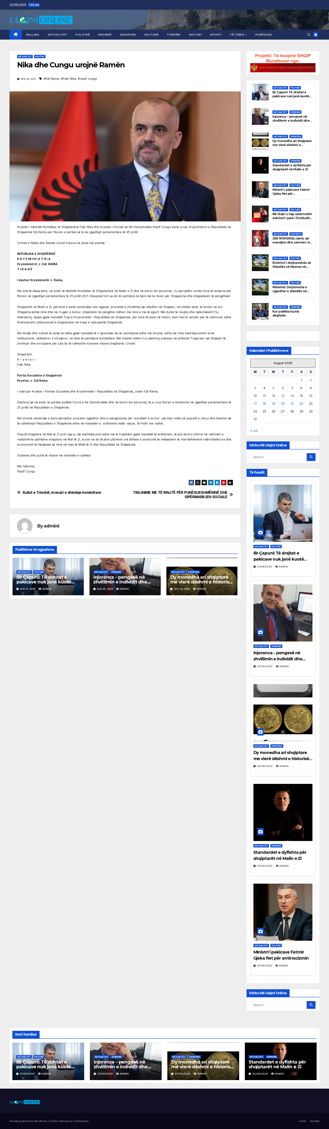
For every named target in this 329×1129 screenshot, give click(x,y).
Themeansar (81, 1121)
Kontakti (314, 1121)
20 (283, 403)
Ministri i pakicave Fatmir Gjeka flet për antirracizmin (291, 193)
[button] (308, 35)
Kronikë (105, 34)
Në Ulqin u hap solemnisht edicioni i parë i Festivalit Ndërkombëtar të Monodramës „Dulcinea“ (292, 220)
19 (273, 403)
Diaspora (128, 34)
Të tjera (237, 34)
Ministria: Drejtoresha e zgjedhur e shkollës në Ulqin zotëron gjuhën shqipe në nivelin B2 (289, 293)
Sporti (215, 34)
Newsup (64, 1121)
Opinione (116, 572)
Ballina (32, 34)
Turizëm (173, 34)
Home (302, 1121)
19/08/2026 (265, 965)
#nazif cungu (87, 79)
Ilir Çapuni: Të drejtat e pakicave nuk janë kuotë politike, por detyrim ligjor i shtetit (291, 98)
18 (264, 403)
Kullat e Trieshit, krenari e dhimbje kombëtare (62, 492)
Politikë (83, 34)
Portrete (296, 234)
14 (292, 396)
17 (255, 403)
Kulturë (152, 34)
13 (282, 396)
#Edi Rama (51, 79)
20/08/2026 (265, 666)
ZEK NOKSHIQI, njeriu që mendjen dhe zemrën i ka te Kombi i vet (292, 242)
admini (51, 526)
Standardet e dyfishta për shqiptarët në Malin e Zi (291, 167)
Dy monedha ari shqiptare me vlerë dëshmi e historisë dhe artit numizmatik (201, 581)
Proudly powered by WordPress (29, 1121)
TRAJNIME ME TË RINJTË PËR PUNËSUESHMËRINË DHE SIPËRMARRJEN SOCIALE (180, 494)
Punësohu (263, 34)
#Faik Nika (68, 79)
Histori (195, 34)
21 (292, 403)
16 (310, 396)
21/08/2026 (265, 566)
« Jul (254, 430)
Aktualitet (57, 34)
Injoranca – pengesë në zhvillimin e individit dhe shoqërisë (120, 581)
